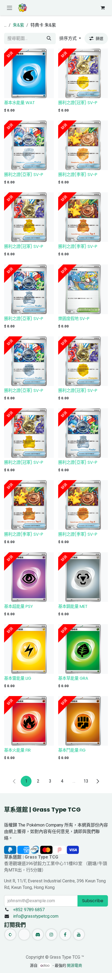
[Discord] (37, 934)
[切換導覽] (9, 7)
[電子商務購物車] (102, 7)
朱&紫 (18, 25)
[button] (70, 38)
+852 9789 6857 (29, 909)
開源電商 (74, 965)
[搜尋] (49, 38)
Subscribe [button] (92, 901)
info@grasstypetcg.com (35, 916)
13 (85, 781)
